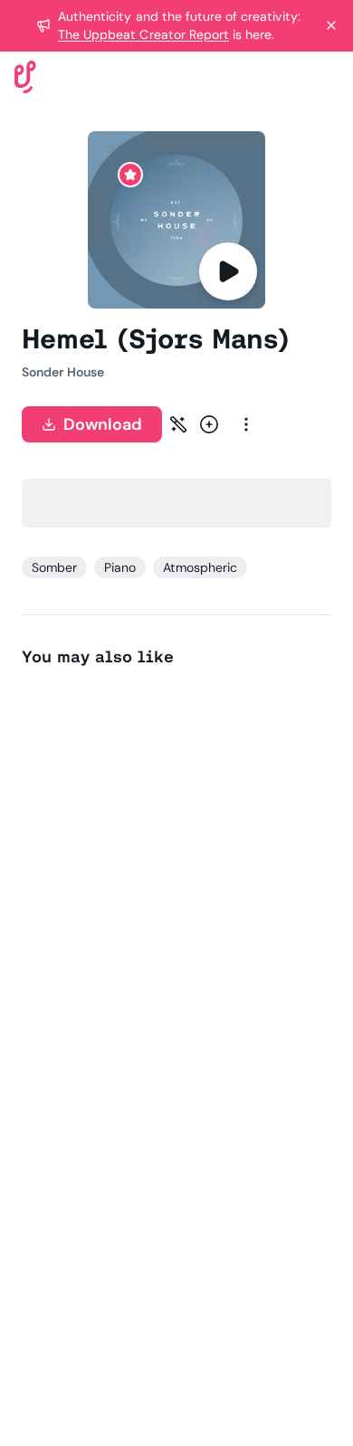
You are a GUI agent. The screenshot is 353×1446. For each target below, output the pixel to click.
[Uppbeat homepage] (25, 75)
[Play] (228, 271)
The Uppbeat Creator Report (143, 34)
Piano (120, 567)
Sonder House (63, 372)
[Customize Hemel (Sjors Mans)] (178, 424)
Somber (54, 567)
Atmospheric (199, 567)
